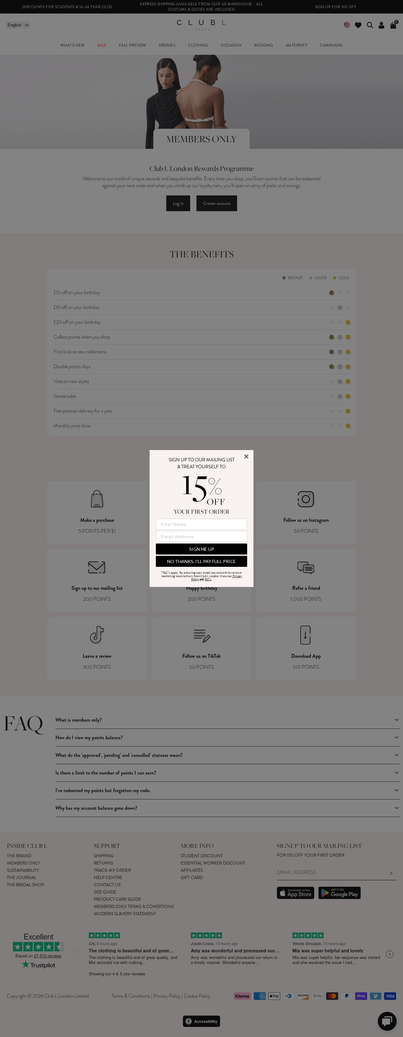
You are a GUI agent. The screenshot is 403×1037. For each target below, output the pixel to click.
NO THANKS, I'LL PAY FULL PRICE (201, 561)
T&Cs (208, 579)
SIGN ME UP (201, 549)
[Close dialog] (246, 456)
